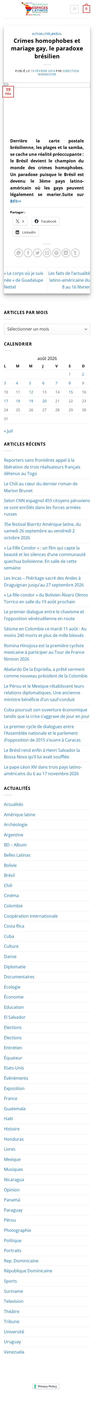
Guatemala (15, 1109)
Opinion (12, 1190)
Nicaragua (14, 1179)
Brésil (56, 34)
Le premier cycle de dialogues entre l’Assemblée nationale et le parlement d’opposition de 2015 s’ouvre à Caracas (42, 733)
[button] (74, 9)
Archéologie (15, 824)
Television (14, 1301)
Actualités (41, 34)
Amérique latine (19, 814)
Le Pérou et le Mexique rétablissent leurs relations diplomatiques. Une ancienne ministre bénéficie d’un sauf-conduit (44, 692)
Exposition (14, 1088)
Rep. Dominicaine (21, 1261)
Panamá (12, 1200)
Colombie (13, 906)
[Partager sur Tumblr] (75, 253)
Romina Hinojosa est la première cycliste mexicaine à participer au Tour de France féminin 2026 (44, 652)
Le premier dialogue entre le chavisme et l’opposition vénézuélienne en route (44, 615)
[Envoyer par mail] (47, 253)
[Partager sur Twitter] (37, 253)
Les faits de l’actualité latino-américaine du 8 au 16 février (69, 280)
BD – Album (15, 845)
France (10, 1098)
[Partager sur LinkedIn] (66, 253)
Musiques (13, 1169)
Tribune (11, 1321)
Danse (10, 956)
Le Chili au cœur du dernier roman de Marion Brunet (41, 487)
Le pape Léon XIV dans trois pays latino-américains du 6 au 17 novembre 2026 (43, 770)
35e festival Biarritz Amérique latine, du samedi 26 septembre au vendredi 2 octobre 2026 (42, 531)
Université (14, 1332)
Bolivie (10, 865)
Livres (9, 1149)
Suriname (13, 1291)
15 (71, 391)
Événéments (16, 1078)
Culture (11, 946)
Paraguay (13, 1210)
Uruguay (12, 1342)
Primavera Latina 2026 (59, 1406)
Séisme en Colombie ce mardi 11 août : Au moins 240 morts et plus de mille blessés (45, 632)
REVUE (28, 1402)
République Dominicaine (28, 1271)
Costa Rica (14, 926)
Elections (13, 1027)
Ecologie (12, 987)
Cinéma (11, 895)
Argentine (13, 835)
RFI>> (15, 201)
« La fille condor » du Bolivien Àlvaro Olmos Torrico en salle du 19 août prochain (46, 598)
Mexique (12, 1159)
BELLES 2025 (25, 1406)
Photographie (17, 1230)
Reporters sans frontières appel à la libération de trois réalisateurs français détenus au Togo (42, 466)
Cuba (9, 936)
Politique (12, 1240)
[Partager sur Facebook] (28, 253)
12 (31, 391)
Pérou (10, 1220)
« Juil (8, 431)
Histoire (12, 1129)
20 (44, 400)
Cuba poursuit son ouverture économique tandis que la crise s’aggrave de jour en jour (47, 713)
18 (18, 400)
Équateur (13, 1058)
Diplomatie (15, 967)
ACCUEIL (13, 1402)
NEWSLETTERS (48, 1402)
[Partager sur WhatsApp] (18, 253)
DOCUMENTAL (75, 1402)
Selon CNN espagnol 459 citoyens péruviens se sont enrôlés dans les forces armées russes (47, 507)
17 (6, 400)
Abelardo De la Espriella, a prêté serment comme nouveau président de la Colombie (45, 672)
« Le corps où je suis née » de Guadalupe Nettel (23, 280)
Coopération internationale (31, 916)
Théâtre (11, 1311)
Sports (10, 1281)
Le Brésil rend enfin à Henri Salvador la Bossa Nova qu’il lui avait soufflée (42, 753)
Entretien (13, 1048)
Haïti (8, 1119)
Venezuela (14, 1352)
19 (31, 400)
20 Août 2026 (59, 1410)
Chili (8, 885)
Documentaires (19, 977)
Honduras (14, 1139)
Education (14, 1007)
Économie (14, 997)
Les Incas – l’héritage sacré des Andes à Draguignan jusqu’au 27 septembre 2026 (44, 581)
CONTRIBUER (34, 1410)
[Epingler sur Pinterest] (56, 253)
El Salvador (15, 1017)
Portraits (12, 1250)
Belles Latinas (17, 855)
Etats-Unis (14, 1068)
